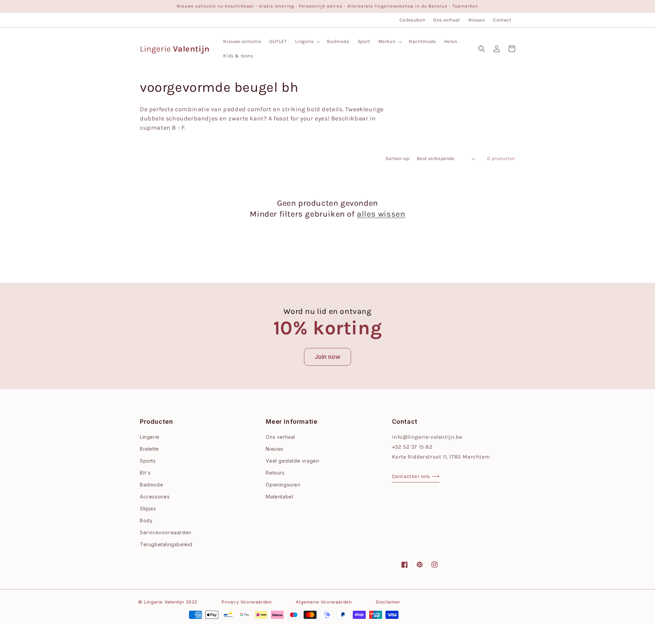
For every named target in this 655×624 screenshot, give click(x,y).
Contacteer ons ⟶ (416, 476)
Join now (327, 356)
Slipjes (148, 508)
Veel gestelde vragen (292, 461)
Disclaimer (388, 602)
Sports (148, 461)
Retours (275, 473)
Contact (502, 20)
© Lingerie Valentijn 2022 (168, 602)
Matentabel (279, 496)
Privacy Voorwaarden (247, 602)
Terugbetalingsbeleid (166, 544)
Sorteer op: (397, 158)
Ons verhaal (446, 20)
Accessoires (155, 496)
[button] (307, 41)
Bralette (149, 449)
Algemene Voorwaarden (324, 602)
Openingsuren (283, 485)
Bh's (145, 473)
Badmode (151, 485)
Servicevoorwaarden (165, 532)
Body (146, 520)
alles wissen (381, 214)
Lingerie (150, 437)
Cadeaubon (412, 20)
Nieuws (476, 20)
